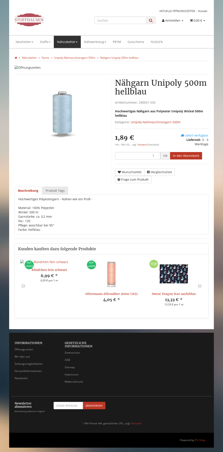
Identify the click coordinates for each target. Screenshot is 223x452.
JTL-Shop (200, 440)
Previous (23, 286)
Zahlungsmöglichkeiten (29, 364)
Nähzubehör (66, 42)
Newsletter (21, 378)
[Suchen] (151, 20)
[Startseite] (16, 58)
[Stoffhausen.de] (45, 19)
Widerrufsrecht (74, 382)
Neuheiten (23, 42)
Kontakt (202, 11)
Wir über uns (22, 356)
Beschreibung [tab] (28, 190)
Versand (142, 144)
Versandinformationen (28, 371)
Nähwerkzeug (94, 42)
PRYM (117, 42)
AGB (67, 360)
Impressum (71, 374)
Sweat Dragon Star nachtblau (174, 294)
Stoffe (44, 42)
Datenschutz (72, 352)
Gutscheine (136, 42)
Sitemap (70, 367)
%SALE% (157, 42)
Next (199, 286)
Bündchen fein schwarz (49, 270)
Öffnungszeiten (24, 349)
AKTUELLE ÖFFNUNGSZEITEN (177, 11)
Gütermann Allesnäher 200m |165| (111, 294)
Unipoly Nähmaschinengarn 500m (156, 122)
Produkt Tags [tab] (55, 190)
